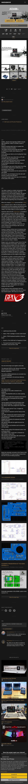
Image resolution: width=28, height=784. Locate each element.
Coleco (12, 202)
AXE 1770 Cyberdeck (6, 722)
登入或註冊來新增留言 (7, 629)
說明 (3, 34)
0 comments (20, 362)
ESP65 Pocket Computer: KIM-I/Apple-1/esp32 (12, 700)
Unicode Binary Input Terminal (8, 678)
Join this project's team (6, 101)
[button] (25, 2)
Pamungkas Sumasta (8, 745)
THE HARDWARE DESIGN (8, 477)
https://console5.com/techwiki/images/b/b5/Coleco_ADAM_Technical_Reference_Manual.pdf (13, 380)
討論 (13, 36)
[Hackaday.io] (6, 2)
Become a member (4, 753)
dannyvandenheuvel (15, 17)
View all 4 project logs (14, 597)
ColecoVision (16, 211)
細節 (7, 34)
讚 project (20, 21)
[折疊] (11, 359)
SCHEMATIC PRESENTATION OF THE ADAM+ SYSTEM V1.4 (13, 564)
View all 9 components (14, 348)
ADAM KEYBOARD (6, 361)
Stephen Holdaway (8, 680)
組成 (15, 33)
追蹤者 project (9, 21)
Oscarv (5, 701)
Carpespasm (6, 723)
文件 (10, 33)
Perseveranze (9, 640)
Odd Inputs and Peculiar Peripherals (13, 122)
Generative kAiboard (6, 743)
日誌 (19, 33)
